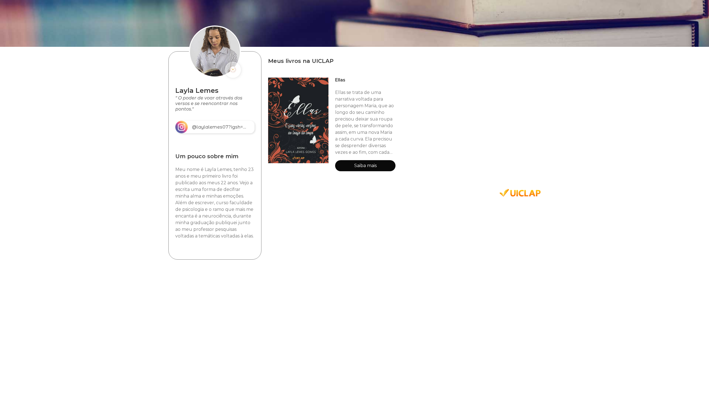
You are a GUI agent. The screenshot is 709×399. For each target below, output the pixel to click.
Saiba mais (365, 165)
